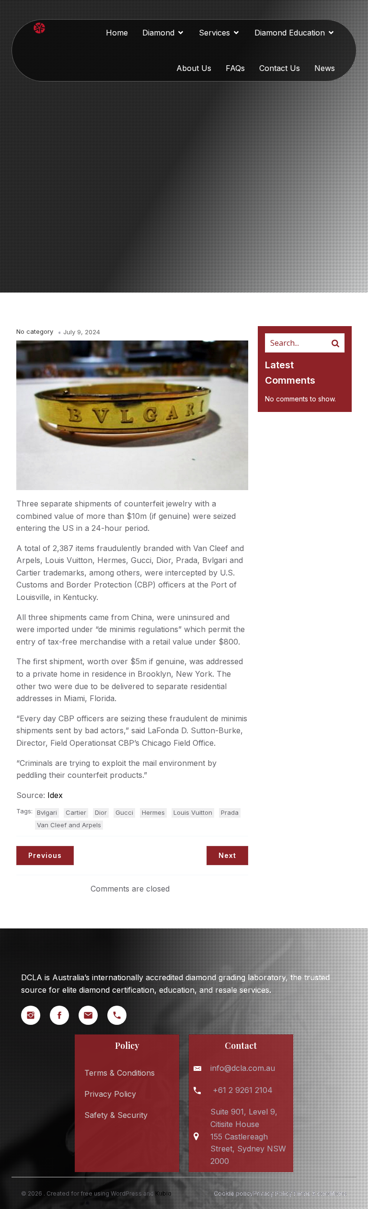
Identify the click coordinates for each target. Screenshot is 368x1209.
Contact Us (279, 68)
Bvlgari (47, 812)
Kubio (163, 1193)
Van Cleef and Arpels (69, 825)
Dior (101, 812)
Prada (230, 812)
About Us (193, 68)
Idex (55, 795)
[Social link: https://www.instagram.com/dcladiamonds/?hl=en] (35, 1015)
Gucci (124, 812)
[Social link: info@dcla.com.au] (93, 1015)
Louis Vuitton (192, 812)
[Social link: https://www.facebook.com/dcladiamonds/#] (64, 1015)
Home (117, 32)
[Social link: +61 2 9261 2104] (121, 1015)
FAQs (235, 68)
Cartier (76, 812)
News (324, 68)
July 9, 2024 (81, 332)
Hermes (153, 812)
